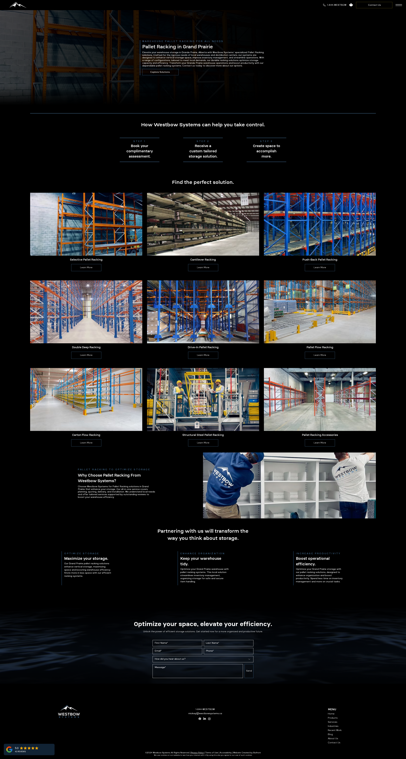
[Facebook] (199, 718)
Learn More (86, 267)
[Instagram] (209, 718)
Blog (330, 734)
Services (332, 722)
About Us (333, 738)
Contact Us (334, 742)
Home (331, 713)
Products (333, 718)
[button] (399, 5)
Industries (333, 726)
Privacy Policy (197, 753)
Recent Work (335, 730)
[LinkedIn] (204, 718)
